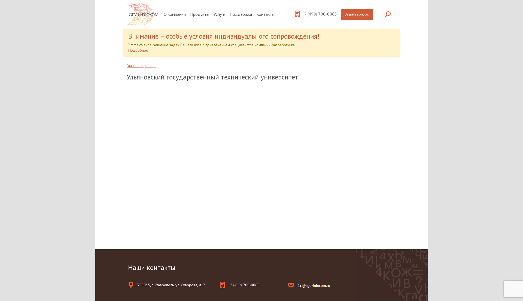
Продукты (199, 14)
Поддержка (241, 14)
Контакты (265, 14)
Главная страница (141, 65)
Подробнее (138, 50)
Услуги (219, 14)
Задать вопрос (357, 14)
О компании (175, 14)
